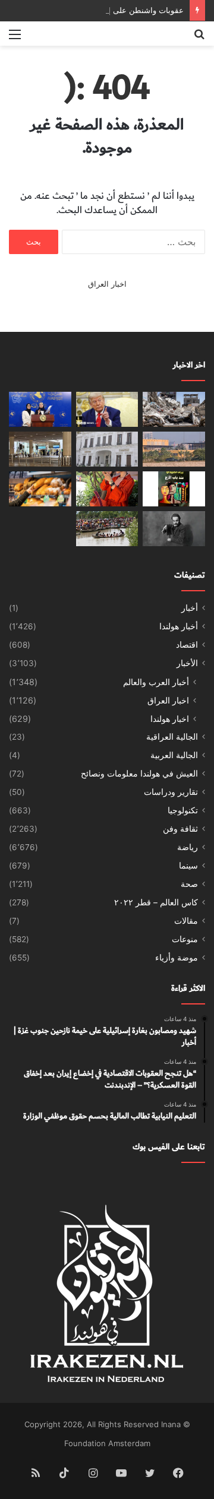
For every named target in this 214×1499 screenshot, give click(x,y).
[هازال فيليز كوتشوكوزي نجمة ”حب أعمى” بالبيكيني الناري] (107, 488)
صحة (189, 884)
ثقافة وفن (180, 829)
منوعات (185, 939)
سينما (188, 865)
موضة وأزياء (176, 957)
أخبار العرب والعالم (156, 682)
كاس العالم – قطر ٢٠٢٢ (156, 902)
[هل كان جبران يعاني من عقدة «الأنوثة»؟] (174, 528)
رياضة (187, 847)
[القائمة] (15, 38)
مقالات (186, 921)
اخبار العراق (107, 284)
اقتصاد (187, 644)
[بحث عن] (199, 38)
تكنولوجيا (183, 810)
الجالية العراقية (172, 736)
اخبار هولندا (169, 719)
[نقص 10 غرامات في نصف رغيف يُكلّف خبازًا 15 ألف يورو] (40, 488)
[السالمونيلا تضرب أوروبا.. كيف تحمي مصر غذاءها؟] (107, 449)
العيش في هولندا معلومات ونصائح (139, 773)
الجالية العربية (174, 755)
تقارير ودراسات (171, 792)
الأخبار (187, 663)
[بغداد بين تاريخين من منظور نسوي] (174, 488)
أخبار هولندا (178, 626)
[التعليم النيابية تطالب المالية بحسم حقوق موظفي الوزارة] (40, 409)
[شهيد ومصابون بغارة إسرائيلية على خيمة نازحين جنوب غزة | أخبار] (174, 409)
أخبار (189, 608)
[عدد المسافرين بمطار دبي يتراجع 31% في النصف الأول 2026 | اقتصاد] (40, 449)
